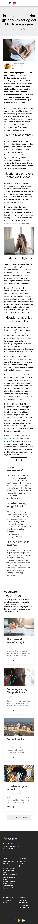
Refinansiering (23, 867)
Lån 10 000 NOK (23, 902)
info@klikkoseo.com (13, 846)
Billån (20, 865)
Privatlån (21, 863)
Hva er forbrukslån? (8, 904)
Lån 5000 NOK (23, 900)
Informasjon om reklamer (10, 874)
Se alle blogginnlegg (19, 817)
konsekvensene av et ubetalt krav (16, 223)
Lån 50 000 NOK (23, 906)
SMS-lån (5, 902)
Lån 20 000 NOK (23, 904)
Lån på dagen (7, 900)
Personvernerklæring (9, 868)
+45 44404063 (9, 844)
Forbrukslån (22, 861)
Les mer (9, 660)
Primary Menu (33, 3)
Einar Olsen (20, 64)
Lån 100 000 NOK (24, 908)
